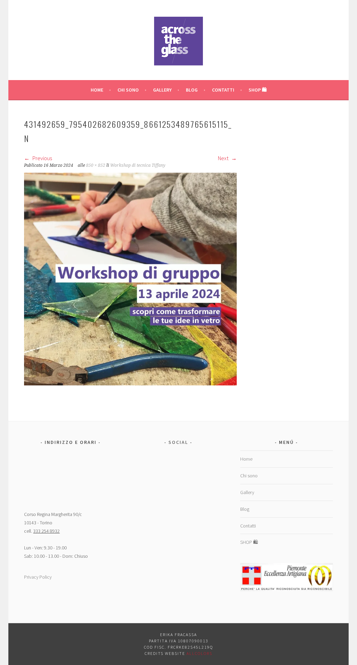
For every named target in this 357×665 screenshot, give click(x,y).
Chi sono (128, 90)
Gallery (162, 90)
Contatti (223, 90)
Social (178, 442)
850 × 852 (95, 165)
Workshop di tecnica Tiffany (137, 165)
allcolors (199, 653)
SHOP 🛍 (258, 90)
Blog (192, 90)
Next (223, 158)
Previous (41, 158)
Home (97, 90)
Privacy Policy (38, 577)
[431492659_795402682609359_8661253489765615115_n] (130, 383)
